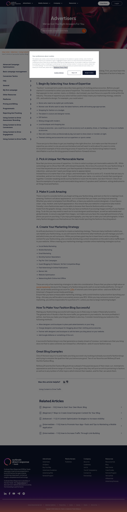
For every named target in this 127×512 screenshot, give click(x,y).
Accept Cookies (89, 72)
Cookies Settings (59, 72)
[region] (64, 64)
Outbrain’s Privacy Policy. (61, 67)
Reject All (74, 72)
